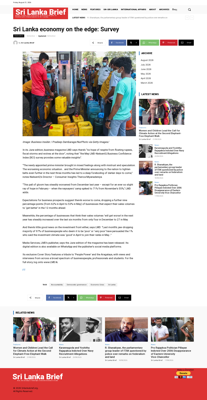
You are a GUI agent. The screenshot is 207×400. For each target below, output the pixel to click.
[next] (192, 18)
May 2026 (146, 73)
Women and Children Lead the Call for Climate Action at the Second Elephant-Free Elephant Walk (160, 133)
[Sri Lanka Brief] (16, 43)
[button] (189, 9)
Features (18, 36)
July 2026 (146, 64)
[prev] (187, 18)
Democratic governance (77, 285)
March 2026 (147, 82)
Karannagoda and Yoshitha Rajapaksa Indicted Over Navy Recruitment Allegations (169, 150)
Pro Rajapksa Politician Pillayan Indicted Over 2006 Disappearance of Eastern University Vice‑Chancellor (168, 189)
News (157, 145)
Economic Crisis (97, 285)
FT (24, 269)
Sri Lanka (111, 285)
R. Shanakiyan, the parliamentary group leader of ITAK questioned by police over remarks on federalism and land (169, 169)
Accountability (57, 285)
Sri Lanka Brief (27, 43)
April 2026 (146, 78)
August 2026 (147, 60)
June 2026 (146, 69)
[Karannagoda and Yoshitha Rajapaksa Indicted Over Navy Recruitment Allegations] (146, 151)
